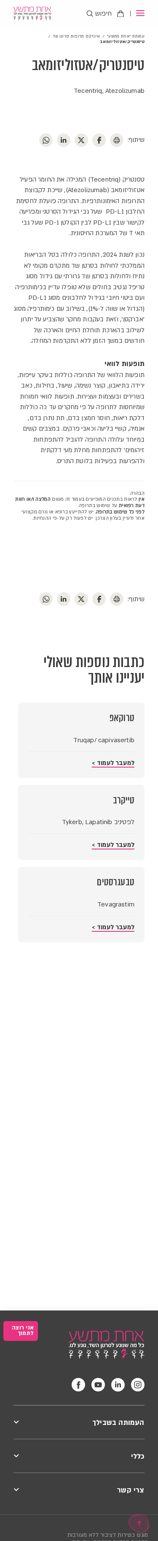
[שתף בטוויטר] (81, 140)
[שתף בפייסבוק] (99, 140)
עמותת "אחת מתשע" (126, 36)
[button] (137, 13)
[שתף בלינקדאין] (63, 140)
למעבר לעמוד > (113, 763)
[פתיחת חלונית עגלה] (120, 13)
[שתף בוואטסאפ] (46, 140)
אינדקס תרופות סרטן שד (76, 36)
